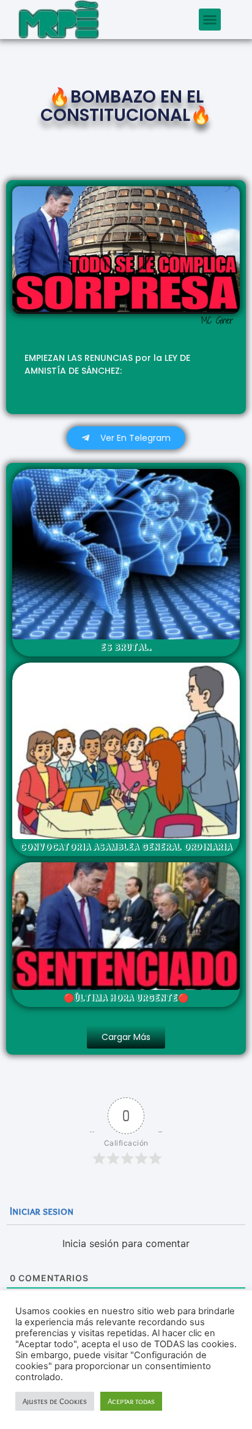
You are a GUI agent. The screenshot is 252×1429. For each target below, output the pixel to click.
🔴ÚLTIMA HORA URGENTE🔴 (126, 997)
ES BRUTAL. (126, 647)
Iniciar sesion (40, 1211)
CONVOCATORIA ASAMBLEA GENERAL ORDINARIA (126, 846)
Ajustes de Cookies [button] (55, 1401)
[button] (210, 20)
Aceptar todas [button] (131, 1401)
